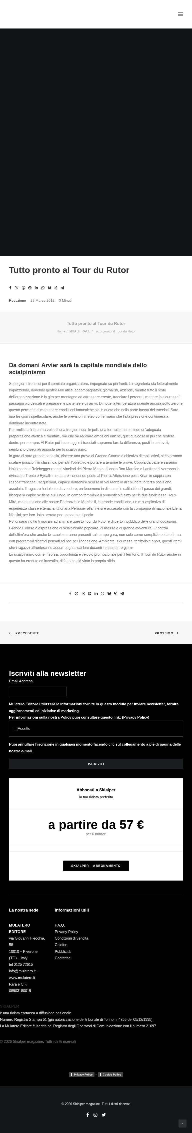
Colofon (61, 945)
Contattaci (63, 958)
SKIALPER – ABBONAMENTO (95, 866)
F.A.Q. (60, 925)
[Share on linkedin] (36, 288)
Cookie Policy (112, 1074)
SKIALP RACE (79, 331)
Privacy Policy (135, 717)
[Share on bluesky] (49, 288)
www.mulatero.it (22, 978)
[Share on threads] (23, 288)
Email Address (21, 681)
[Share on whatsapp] (43, 288)
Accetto (24, 728)
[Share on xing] (56, 288)
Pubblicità (62, 951)
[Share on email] (62, 288)
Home (61, 331)
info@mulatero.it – (23, 971)
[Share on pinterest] (30, 288)
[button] (180, 14)
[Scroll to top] (182, 1123)
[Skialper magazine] (30, 14)
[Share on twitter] (17, 288)
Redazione (17, 300)
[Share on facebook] (10, 288)
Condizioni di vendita (71, 938)
